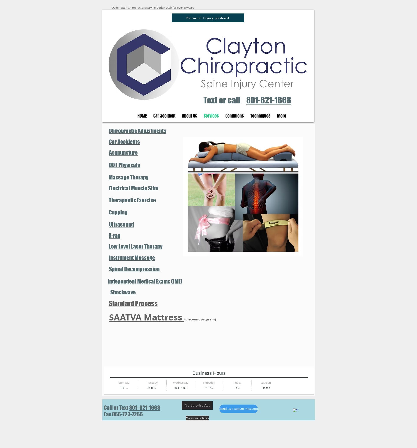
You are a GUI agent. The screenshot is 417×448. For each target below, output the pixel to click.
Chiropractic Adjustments (137, 131)
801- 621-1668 (144, 407)
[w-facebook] (295, 410)
